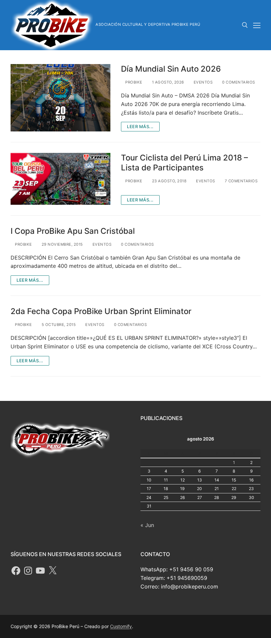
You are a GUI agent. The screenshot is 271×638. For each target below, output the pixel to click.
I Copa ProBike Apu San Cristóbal (73, 231)
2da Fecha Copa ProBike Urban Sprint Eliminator (101, 311)
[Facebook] (16, 570)
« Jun (147, 525)
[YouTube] (40, 570)
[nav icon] (256, 25)
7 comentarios (240, 181)
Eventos (202, 82)
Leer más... (140, 126)
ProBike (133, 82)
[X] (52, 570)
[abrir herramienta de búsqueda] (245, 25)
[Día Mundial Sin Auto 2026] (60, 98)
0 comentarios (238, 82)
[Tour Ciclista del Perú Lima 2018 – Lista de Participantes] (60, 178)
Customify (121, 626)
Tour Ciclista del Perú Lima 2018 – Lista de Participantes (184, 162)
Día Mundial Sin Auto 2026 (171, 69)
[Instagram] (28, 570)
